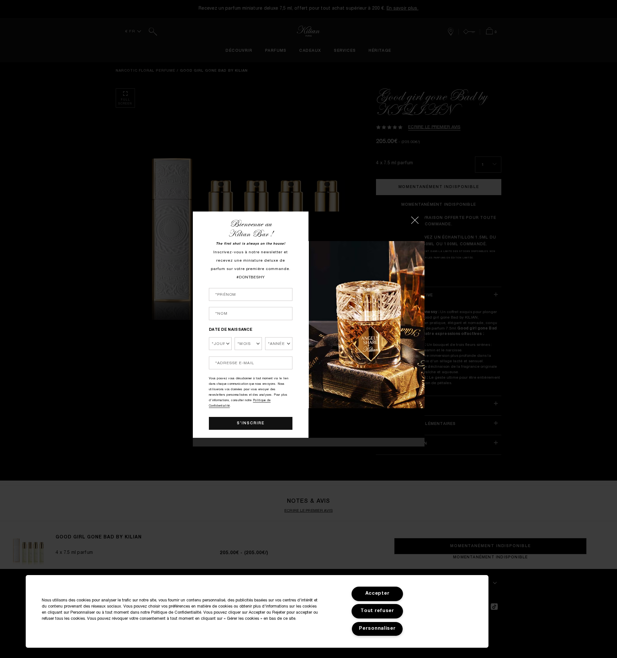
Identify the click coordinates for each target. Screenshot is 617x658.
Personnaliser (377, 628)
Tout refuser (377, 611)
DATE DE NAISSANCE (230, 330)
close (414, 220)
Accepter (377, 593)
